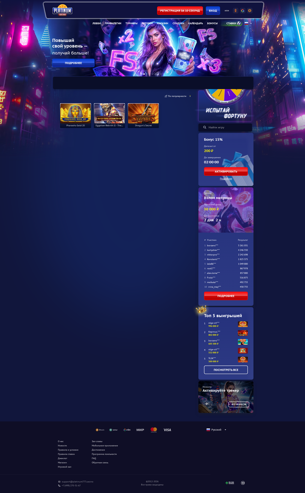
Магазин (162, 23)
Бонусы (212, 23)
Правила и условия (68, 449)
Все (66, 96)
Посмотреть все (226, 370)
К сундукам (73, 63)
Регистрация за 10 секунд (180, 10)
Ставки (231, 23)
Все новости (239, 404)
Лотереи (147, 23)
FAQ (94, 458)
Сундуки (178, 23)
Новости (62, 445)
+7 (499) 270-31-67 (71, 485)
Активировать (226, 171)
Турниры (131, 23)
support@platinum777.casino (77, 481)
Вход (213, 10)
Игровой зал (64, 466)
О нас (61, 441)
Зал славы (97, 441)
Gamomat (80, 96)
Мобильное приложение (105, 445)
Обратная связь (100, 462)
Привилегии (113, 23)
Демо (66, 104)
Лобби (96, 23)
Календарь (195, 23)
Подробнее (226, 178)
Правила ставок (66, 454)
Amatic (95, 96)
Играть (75, 123)
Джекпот (62, 458)
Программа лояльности (104, 454)
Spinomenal (112, 96)
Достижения (98, 449)
